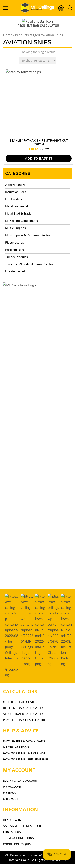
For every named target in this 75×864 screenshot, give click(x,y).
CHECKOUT (10, 799)
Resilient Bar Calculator (23, 708)
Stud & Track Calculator (23, 714)
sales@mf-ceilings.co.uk (22, 826)
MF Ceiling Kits (15, 228)
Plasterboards (14, 242)
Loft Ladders (13, 199)
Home (7, 35)
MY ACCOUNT (12, 786)
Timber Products (16, 257)
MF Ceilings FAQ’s (16, 747)
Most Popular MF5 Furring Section (28, 235)
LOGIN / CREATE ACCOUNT (21, 780)
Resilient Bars (14, 249)
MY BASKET (11, 793)
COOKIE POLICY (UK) (17, 844)
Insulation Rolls (15, 192)
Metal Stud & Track (18, 213)
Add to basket (39, 158)
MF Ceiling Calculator (20, 702)
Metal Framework (17, 206)
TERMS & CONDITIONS (18, 838)
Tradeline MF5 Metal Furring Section (29, 264)
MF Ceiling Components (21, 220)
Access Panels (15, 184)
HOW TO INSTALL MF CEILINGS (24, 753)
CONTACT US (12, 832)
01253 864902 (12, 820)
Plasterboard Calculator (24, 720)
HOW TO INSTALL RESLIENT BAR (25, 759)
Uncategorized (15, 271)
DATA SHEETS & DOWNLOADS (24, 741)
